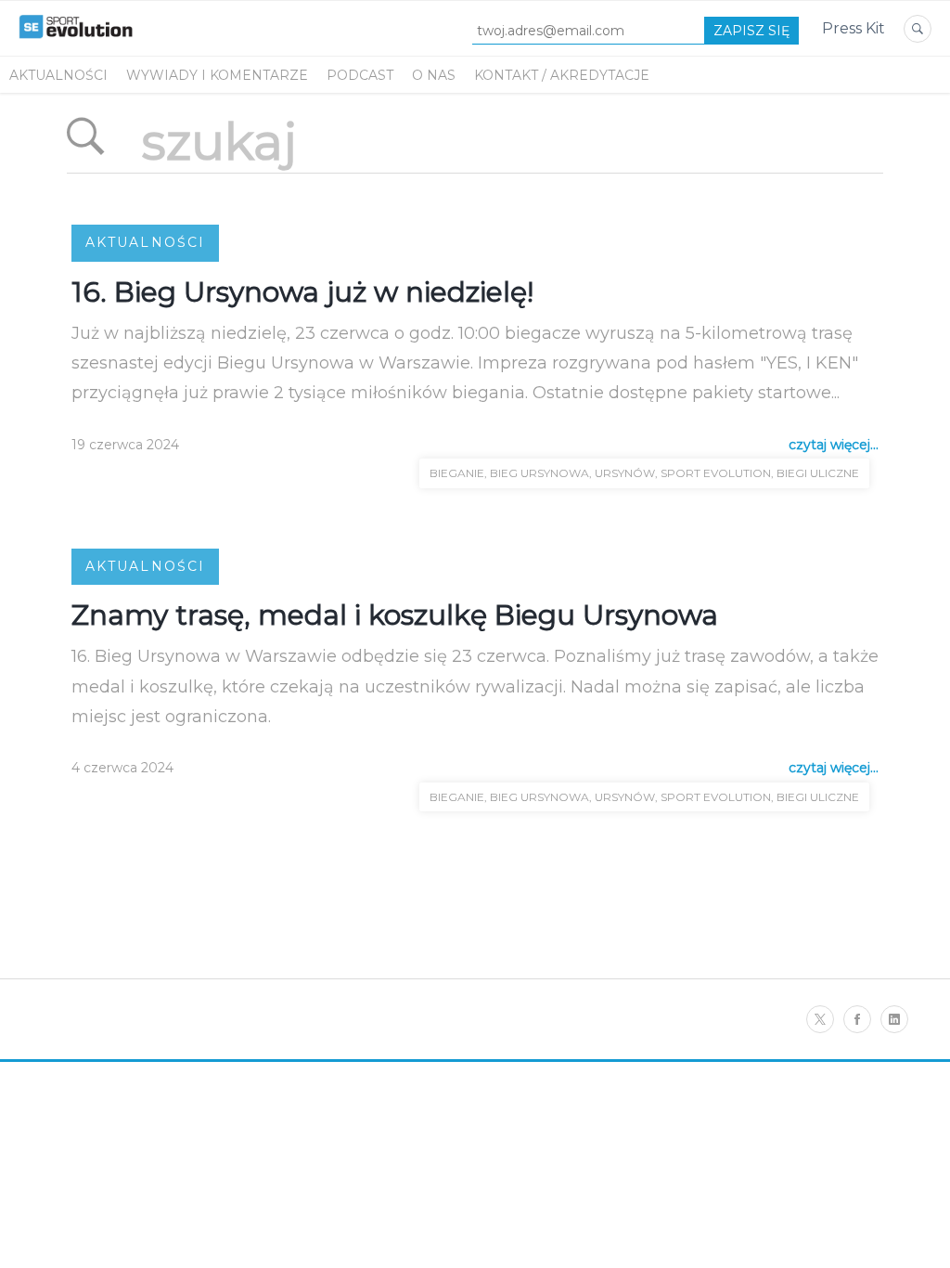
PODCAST (360, 75)
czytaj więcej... (834, 444)
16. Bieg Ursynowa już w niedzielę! (302, 292)
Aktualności (58, 75)
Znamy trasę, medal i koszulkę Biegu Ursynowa (394, 615)
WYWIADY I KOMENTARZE (217, 75)
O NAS (434, 75)
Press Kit (853, 28)
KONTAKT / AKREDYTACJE (561, 75)
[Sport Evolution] (75, 45)
